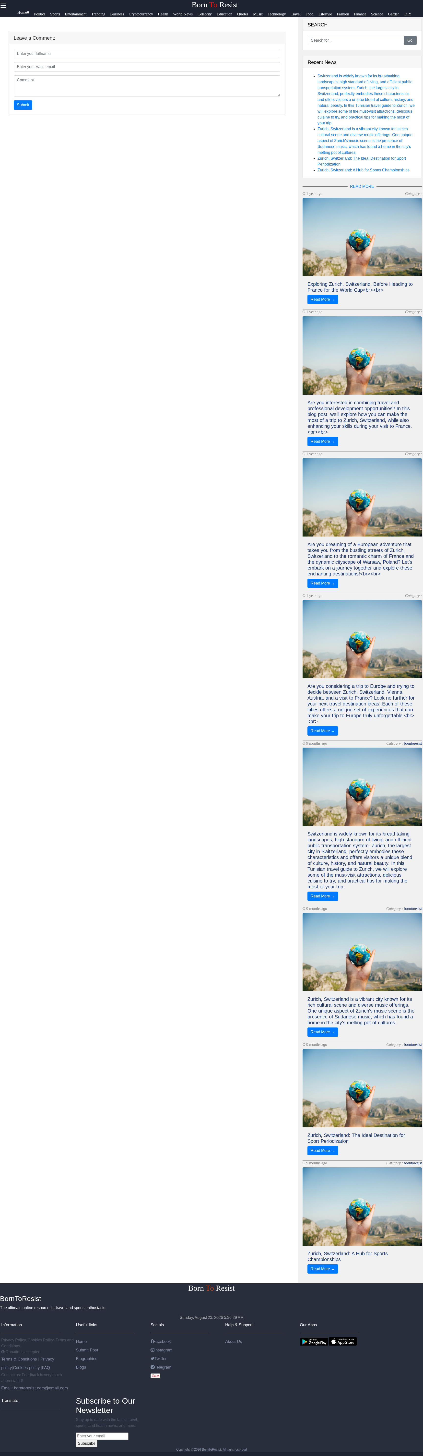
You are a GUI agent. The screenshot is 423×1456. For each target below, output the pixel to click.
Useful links (86, 1324)
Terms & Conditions (19, 1359)
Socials (157, 1324)
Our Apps (308, 1324)
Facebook (162, 1341)
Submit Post (87, 1350)
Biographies (86, 1358)
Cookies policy (26, 1367)
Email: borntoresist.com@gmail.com (34, 1387)
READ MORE (362, 186)
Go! (410, 40)
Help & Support (239, 1324)
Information (11, 1324)
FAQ (46, 1367)
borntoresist (413, 743)
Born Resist (215, 4)
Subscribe (86, 1443)
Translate (9, 1400)
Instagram (163, 1350)
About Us (233, 1341)
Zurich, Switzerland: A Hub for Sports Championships (363, 170)
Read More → (323, 299)
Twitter (160, 1358)
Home (81, 1341)
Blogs (81, 1367)
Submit (23, 105)
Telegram (163, 1367)
